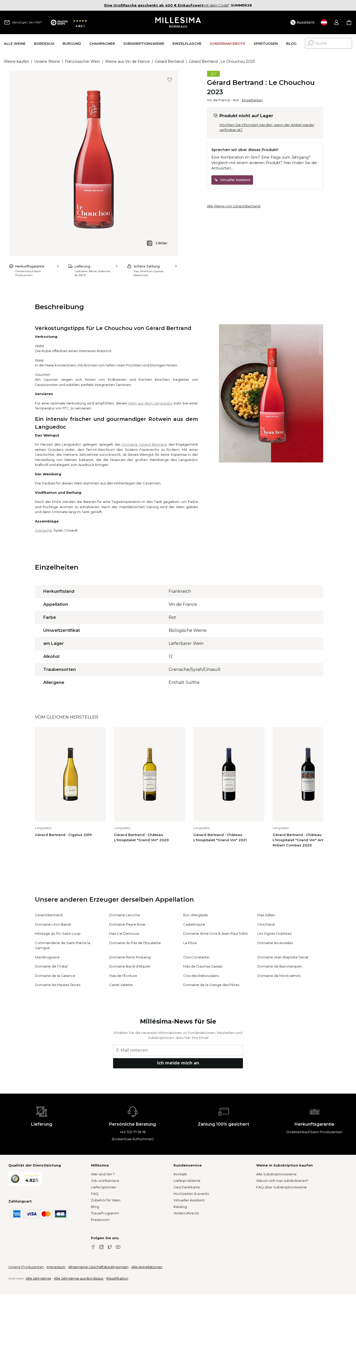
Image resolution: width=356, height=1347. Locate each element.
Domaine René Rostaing (130, 957)
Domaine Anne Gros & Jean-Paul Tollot (215, 933)
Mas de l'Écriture (123, 976)
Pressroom (100, 1220)
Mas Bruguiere (47, 957)
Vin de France (218, 100)
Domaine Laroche (124, 915)
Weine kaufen (16, 61)
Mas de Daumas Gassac (203, 966)
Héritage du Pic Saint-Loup (58, 933)
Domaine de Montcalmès (278, 976)
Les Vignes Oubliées (274, 933)
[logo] (178, 22)
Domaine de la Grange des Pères (211, 985)
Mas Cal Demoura (124, 933)
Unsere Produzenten (26, 1267)
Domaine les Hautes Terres (57, 985)
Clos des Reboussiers (201, 976)
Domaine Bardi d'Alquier (130, 966)
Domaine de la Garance (55, 976)
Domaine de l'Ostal (51, 966)
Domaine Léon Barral (53, 924)
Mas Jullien (266, 915)
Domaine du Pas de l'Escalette (135, 943)
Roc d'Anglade (195, 915)
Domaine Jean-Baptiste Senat (283, 957)
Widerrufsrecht (186, 1213)
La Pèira (190, 943)
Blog (95, 1207)
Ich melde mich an (178, 1063)
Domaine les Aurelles (275, 943)
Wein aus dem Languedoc (150, 403)
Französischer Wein (82, 61)
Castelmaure (194, 924)
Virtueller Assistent (189, 1200)
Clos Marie (266, 924)
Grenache (43, 530)
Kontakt (180, 1174)
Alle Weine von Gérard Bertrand (233, 206)
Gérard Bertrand (169, 61)
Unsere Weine (47, 61)
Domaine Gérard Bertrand (144, 444)
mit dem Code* (166, 5)
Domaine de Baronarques (279, 966)
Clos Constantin (196, 957)
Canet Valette (121, 985)
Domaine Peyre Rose (127, 924)
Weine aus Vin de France (127, 61)
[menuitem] (15, 43)
